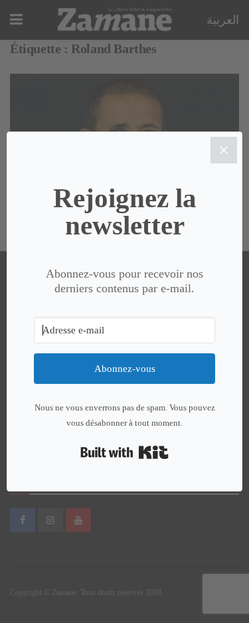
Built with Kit (124, 452)
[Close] (223, 150)
